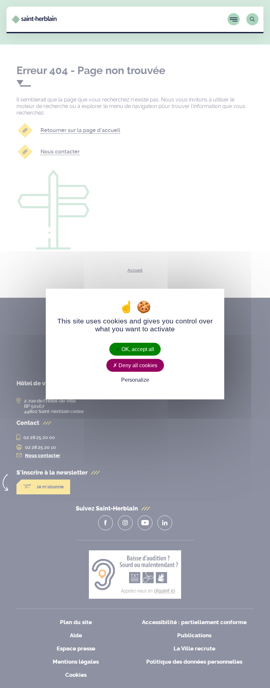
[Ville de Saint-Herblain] (34, 21)
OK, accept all (137, 349)
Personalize (135, 380)
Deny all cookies (137, 365)
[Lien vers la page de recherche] (252, 19)
